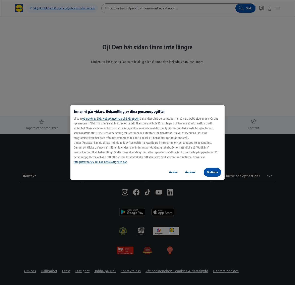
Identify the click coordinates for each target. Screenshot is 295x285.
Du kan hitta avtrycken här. (111, 162)
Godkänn (212, 172)
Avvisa (173, 172)
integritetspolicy (84, 162)
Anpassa (190, 172)
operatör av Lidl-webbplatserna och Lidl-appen (110, 118)
